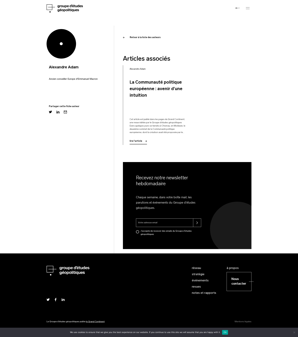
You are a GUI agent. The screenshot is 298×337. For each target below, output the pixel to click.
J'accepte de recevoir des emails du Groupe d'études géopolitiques (166, 233)
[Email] (65, 112)
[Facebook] (55, 299)
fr (236, 8)
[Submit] (197, 222)
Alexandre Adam (138, 69)
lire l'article (136, 141)
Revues (196, 286)
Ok (225, 332)
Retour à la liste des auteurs (145, 37)
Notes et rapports (204, 293)
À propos (233, 268)
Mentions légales (243, 322)
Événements (200, 280)
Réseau (196, 268)
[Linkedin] (57, 112)
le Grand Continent (95, 322)
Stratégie (198, 274)
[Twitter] (50, 112)
